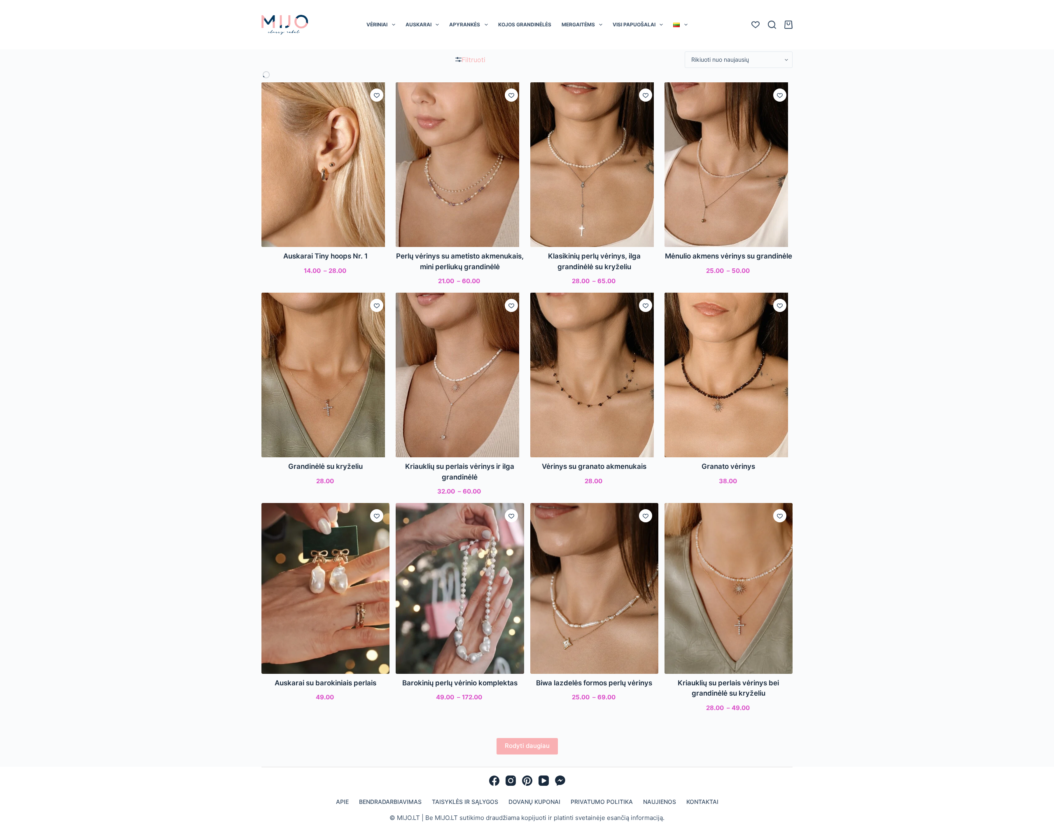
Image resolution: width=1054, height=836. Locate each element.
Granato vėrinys (728, 466)
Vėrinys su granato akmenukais (594, 466)
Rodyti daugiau (527, 746)
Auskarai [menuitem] (418, 24)
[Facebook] (494, 780)
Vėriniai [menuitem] (376, 24)
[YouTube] (544, 780)
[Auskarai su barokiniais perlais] (325, 588)
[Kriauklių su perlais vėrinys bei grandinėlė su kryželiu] (729, 588)
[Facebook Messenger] (560, 780)
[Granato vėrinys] (729, 375)
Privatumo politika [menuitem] (602, 801)
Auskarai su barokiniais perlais (325, 683)
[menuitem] (680, 24)
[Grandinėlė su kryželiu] (325, 375)
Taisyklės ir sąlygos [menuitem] (465, 801)
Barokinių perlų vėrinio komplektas (460, 683)
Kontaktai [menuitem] (702, 801)
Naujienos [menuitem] (659, 801)
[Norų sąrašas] (755, 25)
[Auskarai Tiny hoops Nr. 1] (325, 164)
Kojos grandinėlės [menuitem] (524, 24)
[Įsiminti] (376, 95)
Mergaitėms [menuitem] (578, 24)
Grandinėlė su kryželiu (325, 466)
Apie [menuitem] (342, 801)
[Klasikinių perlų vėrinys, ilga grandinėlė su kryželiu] (594, 164)
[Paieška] (772, 25)
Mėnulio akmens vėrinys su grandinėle (728, 256)
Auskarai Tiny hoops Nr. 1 (325, 256)
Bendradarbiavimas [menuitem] (390, 801)
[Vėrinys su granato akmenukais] (594, 375)
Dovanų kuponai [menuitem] (534, 801)
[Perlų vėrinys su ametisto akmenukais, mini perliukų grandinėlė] (460, 164)
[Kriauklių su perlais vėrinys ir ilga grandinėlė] (460, 375)
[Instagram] (511, 780)
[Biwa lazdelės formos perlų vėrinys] (594, 588)
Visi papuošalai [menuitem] (634, 24)
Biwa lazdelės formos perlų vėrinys (594, 683)
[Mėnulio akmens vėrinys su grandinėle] (729, 164)
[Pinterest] (527, 780)
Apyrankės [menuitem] (464, 24)
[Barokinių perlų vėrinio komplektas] (460, 588)
